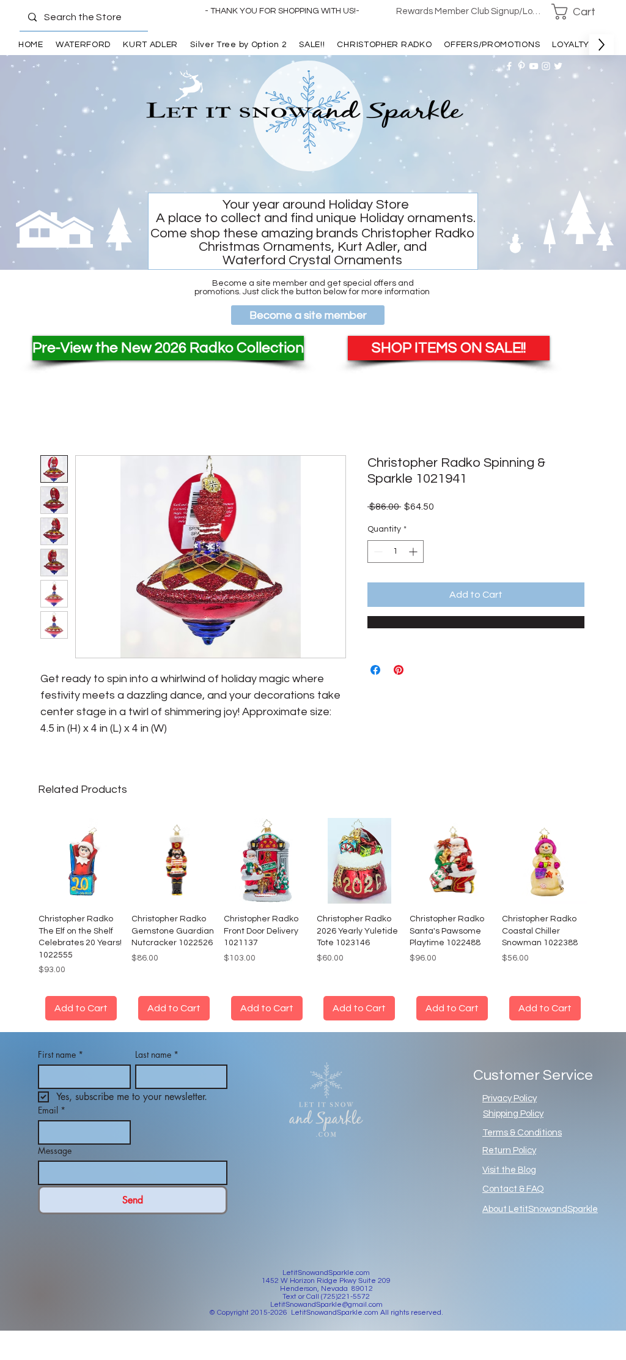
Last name (157, 1054)
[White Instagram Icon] (545, 66)
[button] (581, 12)
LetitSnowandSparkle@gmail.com (326, 1305)
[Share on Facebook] (375, 670)
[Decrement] (377, 551)
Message (55, 1150)
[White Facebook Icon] (509, 66)
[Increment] (414, 551)
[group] (313, 919)
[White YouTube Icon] (533, 66)
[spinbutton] (396, 551)
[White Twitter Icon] (558, 66)
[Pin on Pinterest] (398, 670)
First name (60, 1054)
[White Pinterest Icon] (521, 66)
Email (51, 1110)
